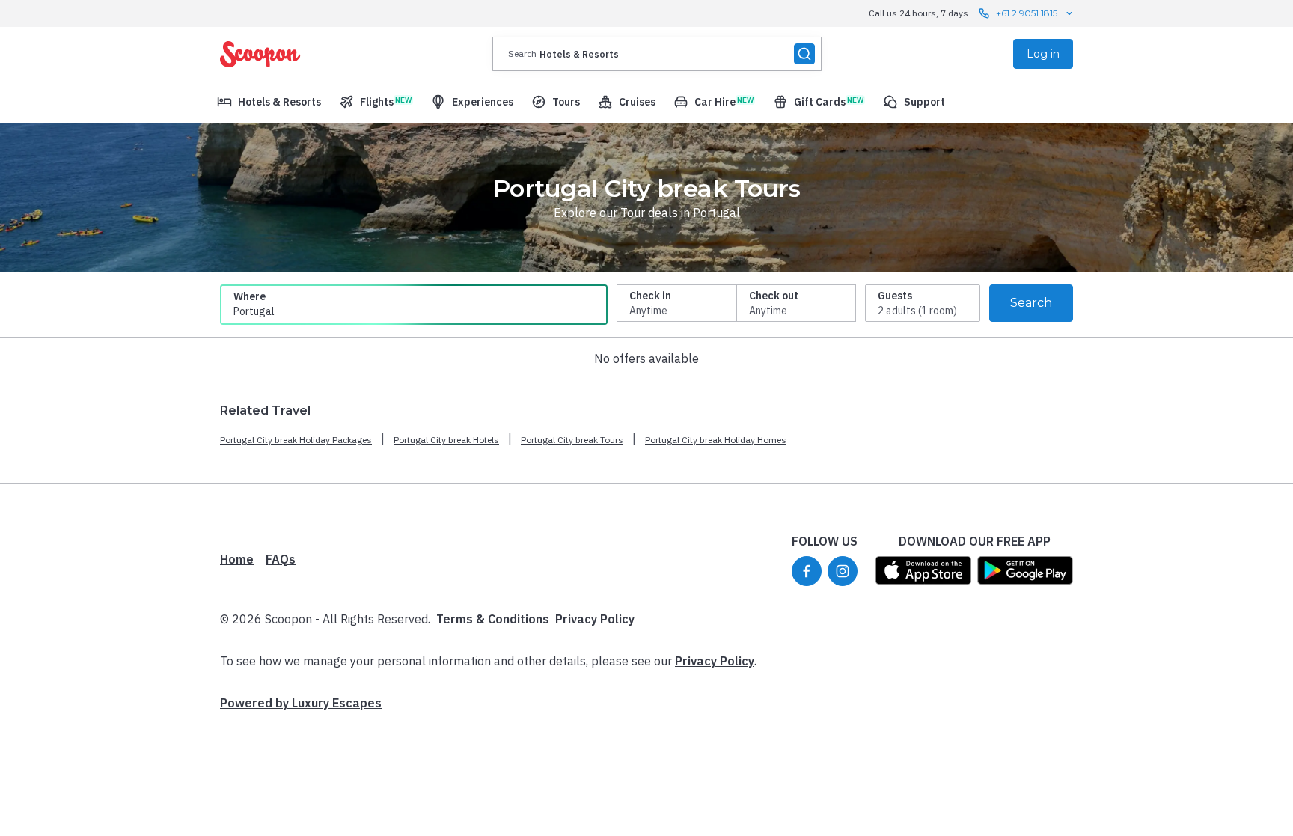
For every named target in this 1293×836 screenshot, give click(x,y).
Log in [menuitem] (1043, 54)
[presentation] (657, 53)
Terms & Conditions (492, 618)
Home (237, 559)
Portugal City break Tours (572, 439)
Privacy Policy (595, 618)
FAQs (281, 559)
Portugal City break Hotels (446, 439)
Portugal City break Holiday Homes (715, 439)
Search (1031, 303)
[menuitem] (269, 102)
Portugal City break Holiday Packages (296, 439)
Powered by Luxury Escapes (301, 702)
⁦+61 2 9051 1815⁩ (1026, 13)
